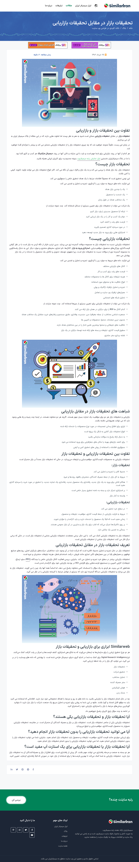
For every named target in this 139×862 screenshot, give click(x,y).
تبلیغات (58, 5)
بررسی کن (16, 800)
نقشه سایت (62, 846)
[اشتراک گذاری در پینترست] (22, 769)
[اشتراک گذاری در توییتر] (17, 769)
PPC (28, 559)
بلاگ (124, 28)
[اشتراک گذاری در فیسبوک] (33, 769)
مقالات (69, 5)
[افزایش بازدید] (47, 45)
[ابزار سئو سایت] (91, 45)
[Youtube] (32, 835)
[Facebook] (32, 830)
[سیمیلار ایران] (97, 5)
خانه (131, 28)
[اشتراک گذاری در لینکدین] (11, 769)
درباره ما (48, 5)
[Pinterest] (13, 830)
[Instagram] (19, 830)
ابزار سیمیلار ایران (83, 5)
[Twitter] (25, 830)
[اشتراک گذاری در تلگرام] (28, 769)
